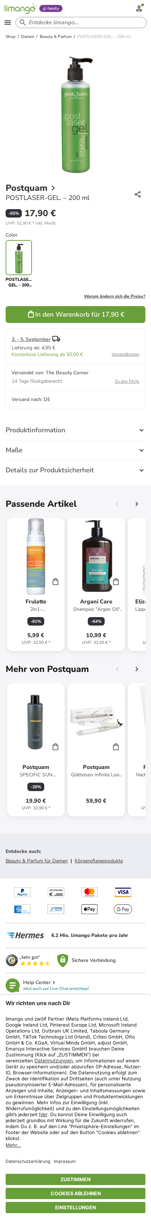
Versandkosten (125, 354)
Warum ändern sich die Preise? (114, 296)
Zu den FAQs (127, 381)
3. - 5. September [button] (31, 339)
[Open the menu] (7, 22)
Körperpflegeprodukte (99, 861)
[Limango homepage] (20, 8)
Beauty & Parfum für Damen (37, 861)
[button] (31, 223)
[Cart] (55, 581)
